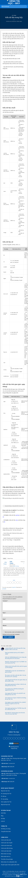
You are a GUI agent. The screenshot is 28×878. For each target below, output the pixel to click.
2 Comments (8, 705)
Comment (5, 600)
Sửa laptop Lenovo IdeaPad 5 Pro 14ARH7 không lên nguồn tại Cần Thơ (15, 703)
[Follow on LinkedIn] (19, 738)
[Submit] (25, 6)
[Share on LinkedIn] (20, 582)
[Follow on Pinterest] (16, 738)
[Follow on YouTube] (21, 738)
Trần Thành (19, 21)
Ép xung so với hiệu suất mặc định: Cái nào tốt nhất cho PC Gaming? (15, 676)
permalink (4, 588)
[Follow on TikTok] (9, 738)
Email (4, 619)
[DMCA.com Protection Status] (14, 743)
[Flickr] (24, 738)
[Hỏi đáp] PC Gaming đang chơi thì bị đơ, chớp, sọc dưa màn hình (15, 713)
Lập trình (14, 15)
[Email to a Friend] (15, 582)
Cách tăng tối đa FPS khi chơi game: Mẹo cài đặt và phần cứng (16, 680)
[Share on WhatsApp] (8, 582)
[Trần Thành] (6, 564)
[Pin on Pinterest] (18, 582)
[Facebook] (23, 563)
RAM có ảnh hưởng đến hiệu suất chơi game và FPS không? (16, 667)
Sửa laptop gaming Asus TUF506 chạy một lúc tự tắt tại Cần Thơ (15, 709)
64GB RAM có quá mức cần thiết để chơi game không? (15, 671)
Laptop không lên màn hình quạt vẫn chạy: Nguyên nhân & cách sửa (15, 649)
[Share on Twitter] (13, 582)
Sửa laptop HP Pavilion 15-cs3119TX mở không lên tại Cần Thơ (15, 694)
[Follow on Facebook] (4, 738)
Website (4, 625)
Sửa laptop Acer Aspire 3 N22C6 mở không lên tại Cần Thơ (15, 698)
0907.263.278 (10, 766)
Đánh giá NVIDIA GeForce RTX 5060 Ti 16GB (14, 653)
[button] (2, 2)
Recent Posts (10, 558)
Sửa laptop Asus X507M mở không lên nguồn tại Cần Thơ (14, 689)
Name (4, 612)
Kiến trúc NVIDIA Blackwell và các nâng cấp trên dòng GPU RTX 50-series (15, 658)
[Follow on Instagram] (7, 738)
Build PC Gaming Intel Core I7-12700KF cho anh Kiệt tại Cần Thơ (16, 662)
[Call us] (14, 738)
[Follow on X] (11, 738)
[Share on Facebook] (10, 582)
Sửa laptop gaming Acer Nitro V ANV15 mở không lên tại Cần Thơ (15, 685)
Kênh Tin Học (16, 566)
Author (4, 558)
